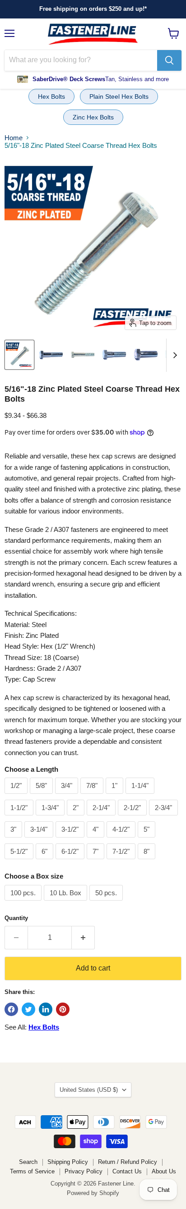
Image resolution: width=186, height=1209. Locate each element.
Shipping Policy (67, 1162)
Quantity (16, 918)
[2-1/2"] (133, 817)
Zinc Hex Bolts (93, 117)
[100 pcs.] (24, 903)
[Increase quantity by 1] (83, 937)
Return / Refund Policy (127, 1162)
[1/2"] (17, 796)
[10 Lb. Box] (66, 903)
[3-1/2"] (71, 839)
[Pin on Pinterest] (63, 1009)
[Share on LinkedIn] (45, 1009)
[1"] (116, 796)
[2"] (77, 817)
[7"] (97, 861)
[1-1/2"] (20, 817)
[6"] (46, 861)
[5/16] (19, 354)
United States (89, 1089)
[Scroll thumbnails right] (173, 355)
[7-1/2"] (122, 861)
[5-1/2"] (20, 861)
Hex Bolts (51, 96)
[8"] (148, 861)
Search (28, 1162)
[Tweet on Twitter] (28, 1009)
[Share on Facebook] (11, 1009)
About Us (164, 1171)
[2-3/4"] (164, 817)
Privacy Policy (83, 1171)
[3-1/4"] (40, 839)
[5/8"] (42, 796)
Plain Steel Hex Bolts (119, 96)
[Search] (169, 60)
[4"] (97, 839)
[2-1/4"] (102, 817)
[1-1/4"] (141, 796)
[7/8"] (93, 796)
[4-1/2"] (122, 839)
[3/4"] (67, 796)
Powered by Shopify (93, 1193)
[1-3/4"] (51, 817)
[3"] (14, 839)
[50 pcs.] (107, 903)
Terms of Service (32, 1171)
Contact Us (127, 1171)
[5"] (148, 839)
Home (14, 138)
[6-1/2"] (71, 861)
